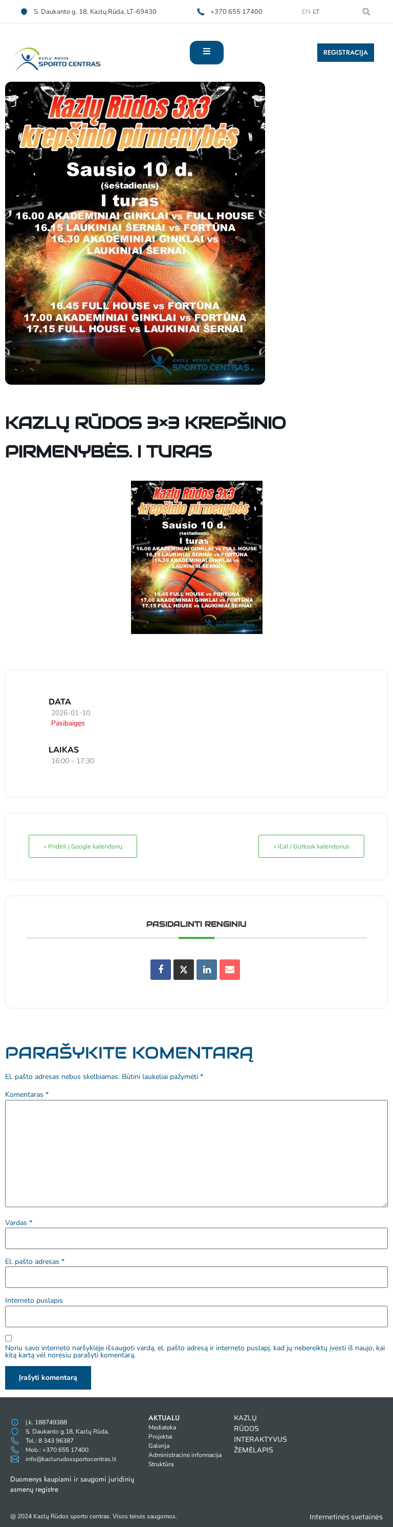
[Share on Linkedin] (206, 969)
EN (306, 11)
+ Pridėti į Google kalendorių (82, 846)
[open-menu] (206, 52)
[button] (366, 12)
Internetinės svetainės (346, 1516)
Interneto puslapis (34, 1300)
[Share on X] (183, 969)
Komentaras (27, 1094)
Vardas (18, 1223)
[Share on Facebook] (160, 969)
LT (316, 11)
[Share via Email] (230, 969)
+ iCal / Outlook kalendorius (311, 846)
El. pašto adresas (34, 1261)
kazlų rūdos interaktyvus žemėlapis (260, 1433)
